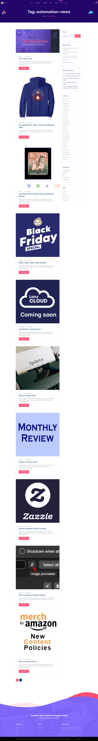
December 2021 (66, 122)
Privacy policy (78, 738)
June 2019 (65, 159)
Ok (73, 738)
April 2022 (65, 115)
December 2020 (66, 136)
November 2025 (66, 99)
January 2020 (66, 152)
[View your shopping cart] (95, 2)
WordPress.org (66, 200)
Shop (17, 729)
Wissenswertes (66, 179)
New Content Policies (28, 661)
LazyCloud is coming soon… (30, 329)
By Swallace (22, 122)
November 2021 (66, 124)
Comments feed (66, 197)
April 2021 (65, 129)
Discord (17, 731)
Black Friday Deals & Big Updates (32, 263)
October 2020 (66, 140)
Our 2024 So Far (25, 59)
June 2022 (65, 113)
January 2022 (66, 119)
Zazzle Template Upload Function (32, 528)
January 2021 (66, 133)
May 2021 (65, 126)
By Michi (21, 191)
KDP (63, 175)
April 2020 (65, 145)
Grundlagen (65, 172)
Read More (23, 68)
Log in (64, 193)
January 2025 (66, 101)
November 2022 (66, 110)
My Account (41, 727)
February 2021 (66, 131)
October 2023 (66, 108)
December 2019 (66, 154)
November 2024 (66, 103)
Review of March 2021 (28, 462)
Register (64, 190)
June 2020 (65, 143)
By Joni (21, 56)
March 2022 (65, 117)
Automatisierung (66, 170)
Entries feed (65, 195)
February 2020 (66, 150)
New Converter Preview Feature (32, 595)
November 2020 (66, 138)
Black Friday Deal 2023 (67, 62)
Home (44, 16)
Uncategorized (66, 177)
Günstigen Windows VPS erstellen (73, 73)
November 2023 (66, 106)
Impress (17, 727)
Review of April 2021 (27, 396)
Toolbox (40, 729)
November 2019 (66, 157)
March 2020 (65, 147)
